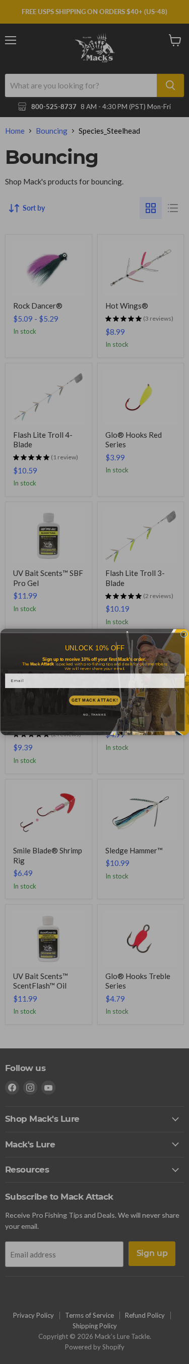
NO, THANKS (94, 715)
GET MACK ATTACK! (94, 700)
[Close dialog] (184, 634)
